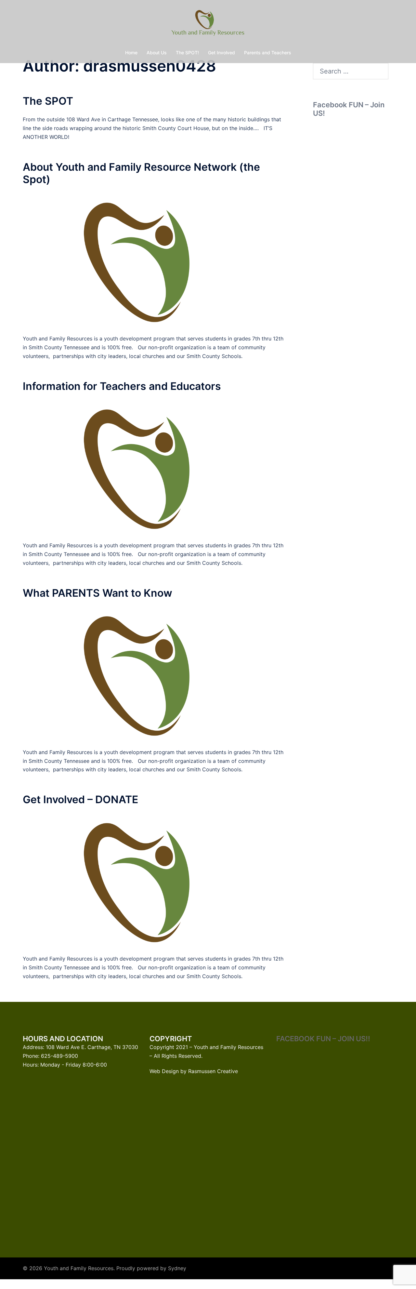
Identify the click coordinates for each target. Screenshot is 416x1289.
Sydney (177, 1268)
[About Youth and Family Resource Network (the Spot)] (156, 259)
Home (131, 52)
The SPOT (48, 101)
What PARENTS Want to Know (97, 593)
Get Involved (221, 52)
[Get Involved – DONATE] (156, 880)
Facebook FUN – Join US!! (323, 1038)
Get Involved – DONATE (80, 799)
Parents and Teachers (267, 52)
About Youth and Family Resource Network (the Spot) (141, 173)
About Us (157, 52)
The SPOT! (187, 52)
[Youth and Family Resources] (208, 25)
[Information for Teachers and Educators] (156, 466)
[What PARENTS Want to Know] (156, 673)
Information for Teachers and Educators (122, 386)
